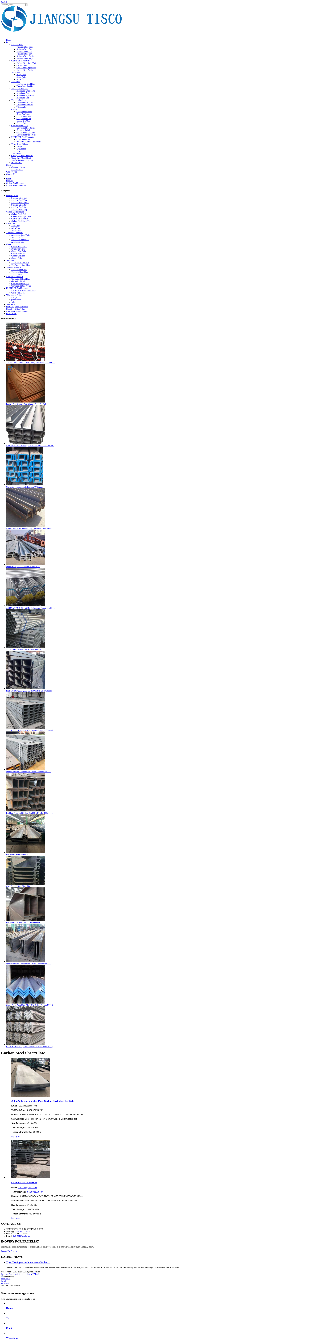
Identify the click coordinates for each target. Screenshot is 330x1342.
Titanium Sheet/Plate (24, 105)
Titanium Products (18, 100)
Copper (14, 109)
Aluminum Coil (22, 98)
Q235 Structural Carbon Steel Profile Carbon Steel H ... (28, 964)
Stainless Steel (17, 44)
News (8, 165)
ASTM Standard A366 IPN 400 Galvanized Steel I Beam (29, 528)
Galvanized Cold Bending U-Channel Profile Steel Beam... (30, 445)
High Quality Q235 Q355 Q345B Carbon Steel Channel (29, 691)
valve (18, 151)
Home (8, 40)
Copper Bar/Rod (23, 121)
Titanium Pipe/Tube (24, 102)
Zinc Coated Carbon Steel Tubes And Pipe (23, 649)
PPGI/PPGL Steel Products (22, 137)
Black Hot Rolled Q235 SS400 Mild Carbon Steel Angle (29, 1046)
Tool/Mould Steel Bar (25, 86)
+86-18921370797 (23, 1231)
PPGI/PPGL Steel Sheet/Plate (28, 142)
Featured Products (8, 1274)
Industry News (17, 169)
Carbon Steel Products (20, 61)
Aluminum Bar (22, 93)
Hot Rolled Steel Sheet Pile (17, 854)
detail (19, 1136)
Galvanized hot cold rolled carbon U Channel (24, 487)
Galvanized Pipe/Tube (25, 132)
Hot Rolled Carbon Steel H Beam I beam (23, 922)
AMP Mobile (34, 1274)
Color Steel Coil (23, 139)
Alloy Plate (21, 77)
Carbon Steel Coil (23, 65)
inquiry (14, 1136)
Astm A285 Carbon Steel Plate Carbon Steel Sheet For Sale (42, 1101)
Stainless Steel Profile (25, 56)
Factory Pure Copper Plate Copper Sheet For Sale (26, 404)
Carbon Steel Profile (24, 70)
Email (3, 1281)
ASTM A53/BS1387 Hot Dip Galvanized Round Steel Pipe (30, 608)
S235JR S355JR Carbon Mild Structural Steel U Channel (29, 730)
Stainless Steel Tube (24, 49)
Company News (18, 167)
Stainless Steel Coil (24, 51)
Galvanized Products (19, 125)
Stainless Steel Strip (24, 58)
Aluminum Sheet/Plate (25, 91)
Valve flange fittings (19, 144)
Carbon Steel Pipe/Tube (26, 68)
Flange (19, 146)
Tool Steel (15, 81)
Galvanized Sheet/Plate (25, 128)
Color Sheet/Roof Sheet (21, 158)
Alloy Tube (21, 75)
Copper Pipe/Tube (23, 116)
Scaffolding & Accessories (22, 160)
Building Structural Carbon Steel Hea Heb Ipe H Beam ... (29, 813)
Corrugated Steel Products (22, 156)
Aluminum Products (19, 88)
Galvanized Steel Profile (26, 135)
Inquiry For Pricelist (9, 1251)
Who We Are (11, 172)
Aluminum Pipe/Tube (25, 95)
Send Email (5, 1279)
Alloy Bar (20, 79)
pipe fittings (21, 149)
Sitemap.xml (22, 1274)
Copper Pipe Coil (23, 119)
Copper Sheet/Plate (24, 112)
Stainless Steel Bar (24, 54)
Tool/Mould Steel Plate (25, 84)
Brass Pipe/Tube (23, 114)
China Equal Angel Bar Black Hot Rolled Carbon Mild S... (30, 1005)
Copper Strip (21, 123)
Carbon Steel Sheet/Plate (26, 63)
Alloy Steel (15, 72)
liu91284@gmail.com (27, 1187)
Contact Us (10, 174)
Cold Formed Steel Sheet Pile (18, 886)
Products (9, 42)
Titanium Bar (21, 107)
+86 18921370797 (34, 1192)
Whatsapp (5, 1283)
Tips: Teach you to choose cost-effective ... (28, 1262)
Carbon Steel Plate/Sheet (24, 1182)
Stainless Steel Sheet (24, 47)
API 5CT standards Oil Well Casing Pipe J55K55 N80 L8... (30, 363)
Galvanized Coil (23, 130)
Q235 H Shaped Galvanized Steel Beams (23, 567)
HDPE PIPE (16, 162)
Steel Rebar (16, 153)
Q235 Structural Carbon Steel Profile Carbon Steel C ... (28, 772)
